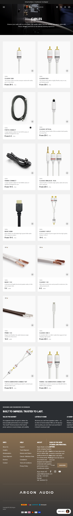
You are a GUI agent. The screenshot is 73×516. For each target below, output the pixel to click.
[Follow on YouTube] (59, 471)
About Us (5, 447)
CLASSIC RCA (43, 78)
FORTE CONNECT (10, 130)
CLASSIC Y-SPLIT (45, 231)
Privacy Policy (24, 466)
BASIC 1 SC (8, 282)
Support (22, 447)
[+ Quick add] (32, 70)
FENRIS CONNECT (10, 181)
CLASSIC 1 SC (44, 282)
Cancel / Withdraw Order (27, 456)
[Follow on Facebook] (50, 471)
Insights (5, 450)
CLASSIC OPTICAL (45, 129)
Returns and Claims (25, 453)
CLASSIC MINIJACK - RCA (47, 181)
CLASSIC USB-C (44, 333)
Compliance (23, 459)
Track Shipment (7, 456)
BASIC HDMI (8, 231)
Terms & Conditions (26, 463)
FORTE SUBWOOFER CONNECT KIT (16, 382)
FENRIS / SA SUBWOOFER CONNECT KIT (52, 382)
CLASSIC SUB (9, 78)
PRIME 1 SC (8, 333)
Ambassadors (7, 453)
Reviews (5, 459)
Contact (5, 463)
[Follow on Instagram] (55, 471)
